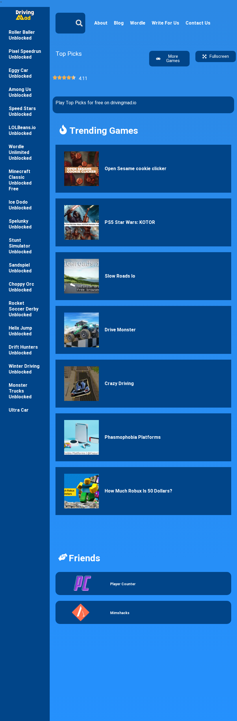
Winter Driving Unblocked (24, 369)
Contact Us (198, 23)
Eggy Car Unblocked (20, 73)
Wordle (137, 23)
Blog (119, 23)
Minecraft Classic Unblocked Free (20, 180)
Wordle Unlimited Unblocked (20, 152)
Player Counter (123, 584)
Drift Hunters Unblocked (23, 350)
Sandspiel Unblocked (20, 268)
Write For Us (165, 23)
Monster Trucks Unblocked (20, 390)
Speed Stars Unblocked (22, 111)
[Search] (80, 23)
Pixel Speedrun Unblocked (25, 54)
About (101, 23)
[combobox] (61, 23)
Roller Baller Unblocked (22, 35)
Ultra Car (19, 410)
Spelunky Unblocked (20, 224)
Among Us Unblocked (20, 92)
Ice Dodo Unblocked (20, 205)
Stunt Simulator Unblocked (20, 245)
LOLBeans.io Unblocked (22, 130)
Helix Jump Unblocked (20, 331)
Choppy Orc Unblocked (21, 287)
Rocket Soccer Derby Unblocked (23, 308)
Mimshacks (119, 613)
